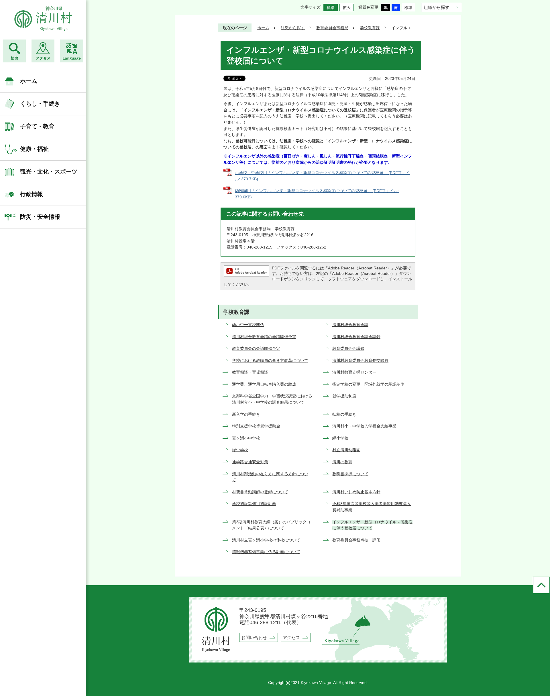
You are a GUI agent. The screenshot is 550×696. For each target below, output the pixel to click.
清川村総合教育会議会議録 (356, 336)
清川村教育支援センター (354, 372)
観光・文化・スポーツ (48, 171)
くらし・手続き (40, 103)
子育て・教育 (37, 126)
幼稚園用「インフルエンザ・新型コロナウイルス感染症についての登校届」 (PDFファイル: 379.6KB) (317, 193)
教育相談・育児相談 (250, 372)
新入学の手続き (246, 414)
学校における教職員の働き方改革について (270, 360)
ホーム (28, 81)
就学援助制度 (344, 396)
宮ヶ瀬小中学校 (246, 438)
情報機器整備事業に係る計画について (266, 551)
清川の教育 (342, 462)
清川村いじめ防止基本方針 (356, 492)
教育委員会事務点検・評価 (356, 540)
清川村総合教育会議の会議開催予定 (264, 336)
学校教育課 (370, 27)
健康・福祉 (34, 149)
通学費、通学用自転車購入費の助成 (264, 384)
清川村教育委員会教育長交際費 (360, 360)
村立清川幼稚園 (346, 449)
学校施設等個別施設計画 (254, 503)
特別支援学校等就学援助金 (256, 426)
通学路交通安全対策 (250, 462)
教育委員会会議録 (348, 348)
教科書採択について (350, 474)
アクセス (291, 637)
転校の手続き (344, 414)
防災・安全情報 (40, 217)
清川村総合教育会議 (350, 324)
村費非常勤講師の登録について (260, 492)
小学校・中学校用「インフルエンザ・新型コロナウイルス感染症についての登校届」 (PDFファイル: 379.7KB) (322, 175)
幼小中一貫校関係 (248, 324)
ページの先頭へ (541, 585)
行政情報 (31, 194)
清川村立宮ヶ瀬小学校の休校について (266, 540)
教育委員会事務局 (332, 27)
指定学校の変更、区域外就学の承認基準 (368, 384)
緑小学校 (340, 438)
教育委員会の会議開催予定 (256, 348)
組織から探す (436, 7)
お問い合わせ (254, 637)
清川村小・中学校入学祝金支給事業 (364, 426)
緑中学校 (240, 449)
